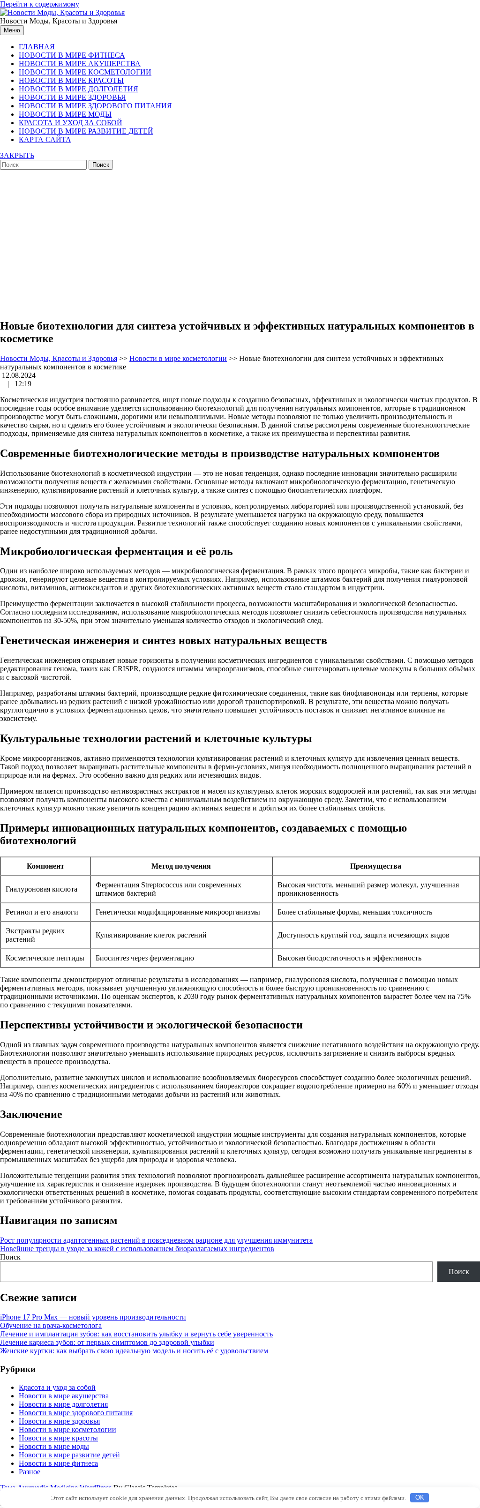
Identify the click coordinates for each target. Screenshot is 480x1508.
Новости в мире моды (65, 114)
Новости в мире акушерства (80, 64)
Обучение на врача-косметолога (51, 1325)
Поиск (10, 1257)
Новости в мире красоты (71, 80)
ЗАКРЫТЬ (17, 155)
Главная (37, 47)
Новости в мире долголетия (78, 89)
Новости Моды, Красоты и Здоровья (58, 358)
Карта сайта (45, 139)
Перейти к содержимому (39, 4)
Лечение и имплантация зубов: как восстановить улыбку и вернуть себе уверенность (136, 1334)
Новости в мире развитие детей (86, 131)
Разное (29, 1472)
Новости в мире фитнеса (72, 55)
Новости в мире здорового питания (95, 106)
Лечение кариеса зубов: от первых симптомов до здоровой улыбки (107, 1342)
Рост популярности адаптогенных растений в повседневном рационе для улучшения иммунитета (156, 1240)
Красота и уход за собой (70, 123)
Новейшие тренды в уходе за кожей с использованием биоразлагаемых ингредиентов (137, 1249)
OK (419, 1497)
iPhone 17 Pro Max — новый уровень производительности (93, 1317)
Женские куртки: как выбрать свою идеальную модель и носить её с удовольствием (134, 1351)
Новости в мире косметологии (85, 72)
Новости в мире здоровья (72, 97)
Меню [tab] (12, 30)
